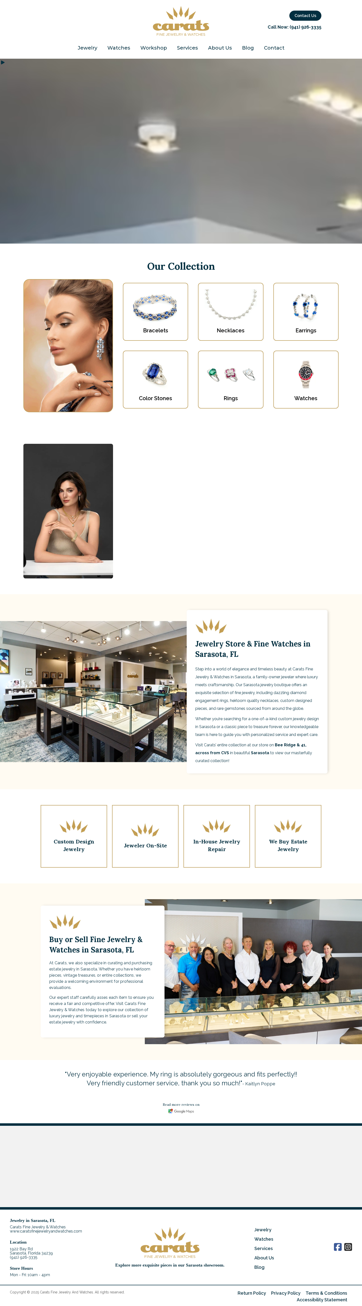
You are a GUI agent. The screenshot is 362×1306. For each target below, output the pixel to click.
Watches (118, 48)
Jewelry (87, 48)
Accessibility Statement (322, 1299)
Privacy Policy (285, 1293)
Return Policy (252, 1293)
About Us (220, 48)
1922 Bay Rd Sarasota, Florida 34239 (31, 1250)
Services (187, 48)
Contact (274, 48)
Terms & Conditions (326, 1293)
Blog (248, 48)
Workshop (153, 48)
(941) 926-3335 (305, 27)
